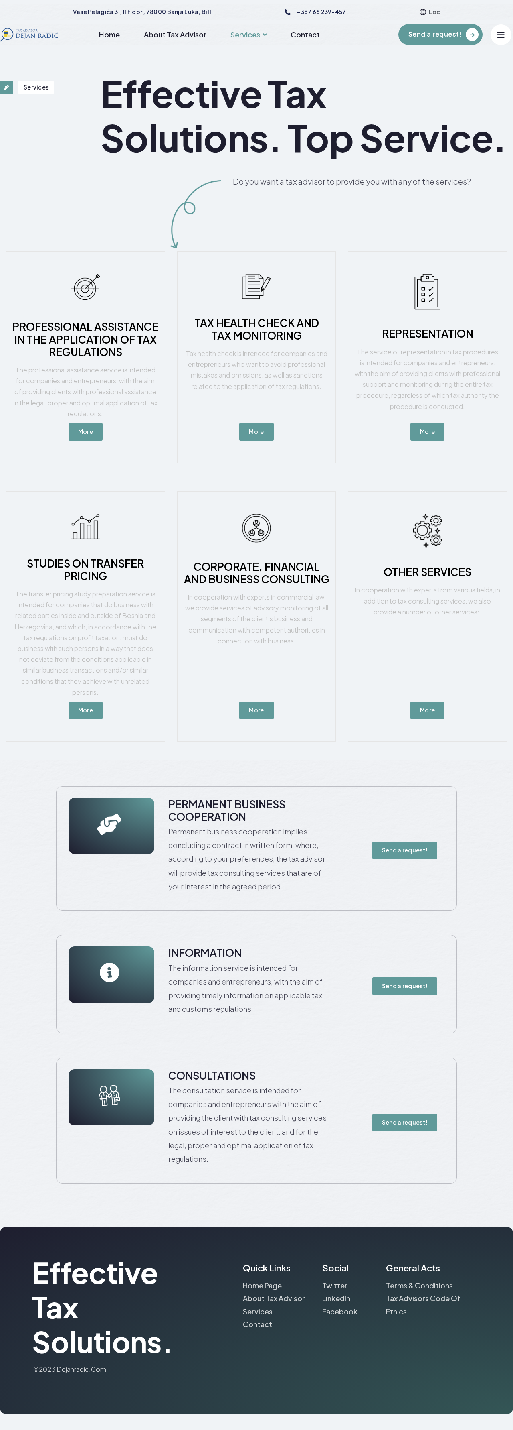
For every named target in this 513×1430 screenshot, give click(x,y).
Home (109, 34)
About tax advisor (175, 34)
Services (245, 34)
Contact (305, 34)
